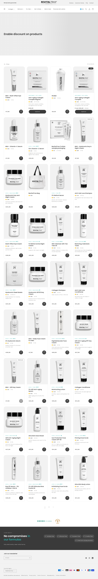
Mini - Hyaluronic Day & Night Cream (83, 147)
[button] (11, 9)
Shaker (54, 96)
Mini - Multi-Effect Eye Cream (13, 96)
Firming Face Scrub (81, 438)
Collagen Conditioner (82, 387)
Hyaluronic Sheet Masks (13, 292)
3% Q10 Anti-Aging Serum (35, 390)
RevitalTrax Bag (34, 193)
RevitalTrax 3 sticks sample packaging (58, 147)
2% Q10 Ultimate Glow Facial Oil (36, 487)
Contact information (61, 575)
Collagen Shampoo (58, 290)
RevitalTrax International (14, 575)
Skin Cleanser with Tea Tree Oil (60, 245)
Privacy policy (32, 575)
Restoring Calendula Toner (82, 245)
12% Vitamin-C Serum (36, 148)
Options (37, 111)
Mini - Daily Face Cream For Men (37, 339)
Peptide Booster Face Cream (59, 342)
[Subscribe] (29, 558)
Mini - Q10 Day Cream (13, 387)
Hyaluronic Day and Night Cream (12, 196)
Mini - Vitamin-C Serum (13, 146)
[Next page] (53, 507)
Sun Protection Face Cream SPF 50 (59, 439)
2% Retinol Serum (58, 195)
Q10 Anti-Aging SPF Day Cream (83, 342)
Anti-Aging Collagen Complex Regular (36, 98)
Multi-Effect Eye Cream (13, 244)
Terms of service (41, 575)
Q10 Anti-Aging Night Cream (13, 439)
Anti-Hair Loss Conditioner (80, 291)
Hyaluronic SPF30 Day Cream (36, 293)
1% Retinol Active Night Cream (36, 245)
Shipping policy (50, 575)
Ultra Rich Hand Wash (36, 436)
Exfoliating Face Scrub (59, 486)
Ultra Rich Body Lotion (82, 484)
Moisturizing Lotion (58, 389)
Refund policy (24, 575)
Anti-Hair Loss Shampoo (83, 193)
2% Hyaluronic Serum (12, 341)
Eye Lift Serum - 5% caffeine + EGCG (12, 487)
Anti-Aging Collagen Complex (82, 98)
